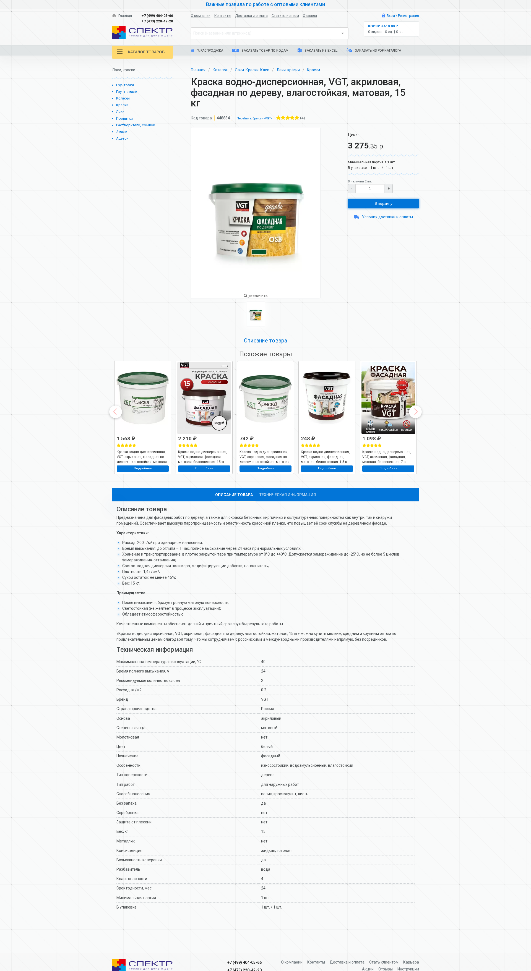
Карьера (411, 962)
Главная (125, 16)
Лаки (120, 111)
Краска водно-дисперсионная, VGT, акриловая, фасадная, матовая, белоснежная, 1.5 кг (325, 456)
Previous (115, 411)
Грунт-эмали (126, 92)
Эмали (121, 132)
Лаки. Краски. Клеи (252, 70)
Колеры (123, 98)
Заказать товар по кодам (264, 51)
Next (415, 411)
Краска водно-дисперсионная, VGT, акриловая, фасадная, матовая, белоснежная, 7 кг (386, 456)
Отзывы (310, 16)
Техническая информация (287, 495)
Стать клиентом (285, 16)
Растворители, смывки (135, 125)
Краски (122, 105)
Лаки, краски (288, 70)
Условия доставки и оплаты (387, 217)
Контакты (222, 16)
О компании (200, 16)
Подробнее (143, 468)
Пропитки (124, 118)
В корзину (383, 203)
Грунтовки (125, 85)
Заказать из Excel (320, 51)
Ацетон (122, 138)
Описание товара (234, 495)
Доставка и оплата (251, 16)
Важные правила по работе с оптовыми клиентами (265, 4)
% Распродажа (209, 51)
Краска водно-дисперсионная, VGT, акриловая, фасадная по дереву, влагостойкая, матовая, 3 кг (265, 456)
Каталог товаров (146, 52)
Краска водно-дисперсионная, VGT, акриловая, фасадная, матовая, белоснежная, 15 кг (202, 456)
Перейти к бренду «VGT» (254, 118)
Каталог (220, 70)
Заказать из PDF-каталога (377, 51)
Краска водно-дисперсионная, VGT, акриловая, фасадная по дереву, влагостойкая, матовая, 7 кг (142, 456)
